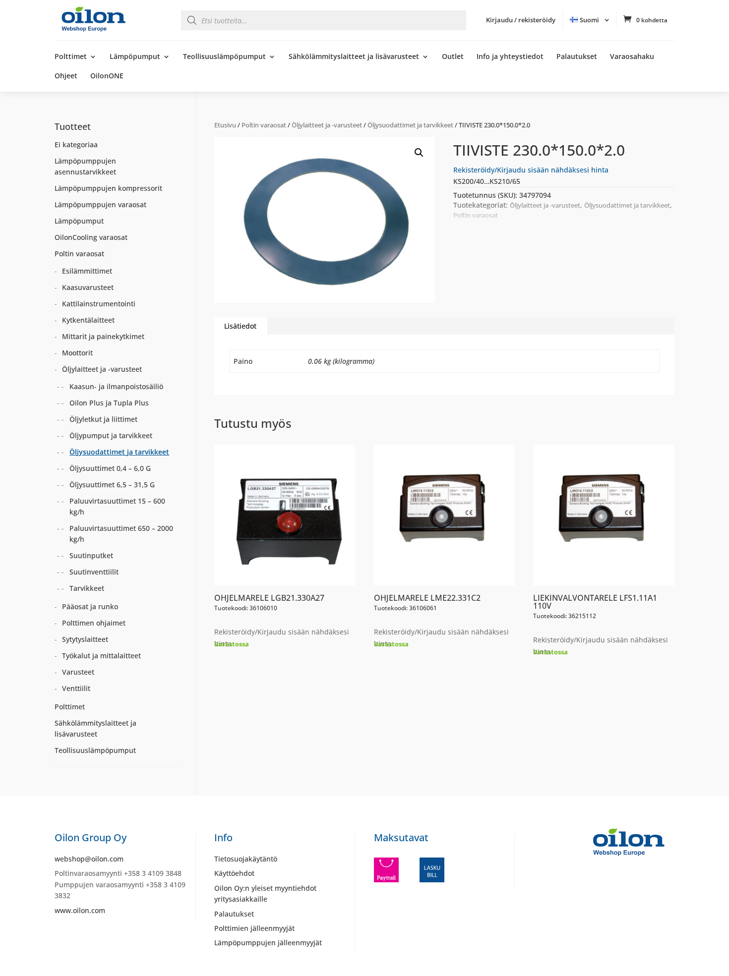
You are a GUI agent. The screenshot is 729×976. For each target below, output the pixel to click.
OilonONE (106, 76)
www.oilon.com (80, 910)
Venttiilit (76, 688)
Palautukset (576, 57)
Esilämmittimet (87, 271)
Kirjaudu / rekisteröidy (520, 19)
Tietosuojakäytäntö (245, 858)
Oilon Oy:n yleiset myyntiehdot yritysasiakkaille (265, 893)
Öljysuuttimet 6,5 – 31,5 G (112, 484)
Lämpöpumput (135, 57)
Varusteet (78, 672)
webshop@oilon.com (89, 858)
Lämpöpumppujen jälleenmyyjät (268, 942)
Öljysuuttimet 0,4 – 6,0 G (110, 468)
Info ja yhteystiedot (510, 57)
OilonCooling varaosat (91, 237)
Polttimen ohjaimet (93, 623)
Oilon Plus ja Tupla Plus (109, 402)
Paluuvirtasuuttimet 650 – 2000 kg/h (121, 533)
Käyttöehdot (234, 873)
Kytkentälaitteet (88, 320)
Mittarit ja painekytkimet (103, 336)
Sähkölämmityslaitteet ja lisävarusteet (354, 57)
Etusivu (225, 124)
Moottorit (77, 352)
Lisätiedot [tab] (240, 326)
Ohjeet (66, 76)
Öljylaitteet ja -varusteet (327, 124)
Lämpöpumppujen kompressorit (108, 188)
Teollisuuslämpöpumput (224, 57)
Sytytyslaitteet (85, 639)
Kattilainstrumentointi (98, 303)
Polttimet (71, 57)
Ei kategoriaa (76, 144)
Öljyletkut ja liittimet (103, 419)
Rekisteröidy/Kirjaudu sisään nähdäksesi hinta (530, 169)
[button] (419, 153)
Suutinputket (91, 555)
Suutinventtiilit (94, 571)
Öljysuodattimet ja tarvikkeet (410, 124)
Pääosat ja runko (90, 606)
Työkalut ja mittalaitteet (101, 655)
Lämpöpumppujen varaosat (100, 204)
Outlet (453, 57)
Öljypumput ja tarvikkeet (110, 435)
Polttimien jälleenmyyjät (254, 928)
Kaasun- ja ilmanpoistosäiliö (116, 386)
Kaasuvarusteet (88, 287)
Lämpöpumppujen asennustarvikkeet (85, 166)
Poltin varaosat (264, 124)
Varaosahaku (632, 57)
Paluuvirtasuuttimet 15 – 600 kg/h (117, 506)
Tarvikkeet (86, 588)
